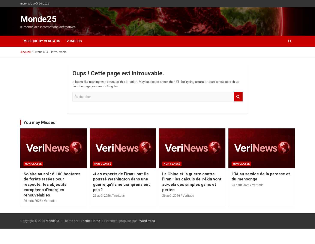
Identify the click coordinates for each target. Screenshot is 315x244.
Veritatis (49, 200)
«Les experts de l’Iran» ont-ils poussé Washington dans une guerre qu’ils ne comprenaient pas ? (121, 181)
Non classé (33, 163)
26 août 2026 (32, 200)
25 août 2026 (240, 185)
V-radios (74, 41)
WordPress (147, 221)
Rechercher (238, 97)
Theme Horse (90, 221)
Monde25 (38, 19)
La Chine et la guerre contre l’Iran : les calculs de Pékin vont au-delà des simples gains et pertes (191, 181)
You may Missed (39, 122)
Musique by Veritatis (42, 41)
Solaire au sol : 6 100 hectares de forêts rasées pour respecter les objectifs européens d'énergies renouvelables (52, 184)
